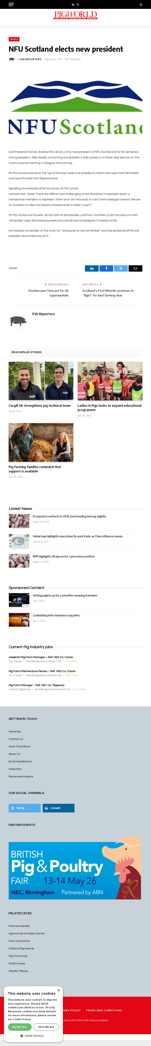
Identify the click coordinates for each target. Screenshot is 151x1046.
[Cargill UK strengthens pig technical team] (41, 381)
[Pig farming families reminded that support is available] (41, 442)
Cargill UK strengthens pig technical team (40, 406)
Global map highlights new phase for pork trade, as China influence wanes (78, 536)
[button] (33, 1035)
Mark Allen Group (87, 1020)
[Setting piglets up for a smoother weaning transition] (19, 600)
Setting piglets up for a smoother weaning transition (65, 595)
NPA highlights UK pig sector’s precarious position (64, 556)
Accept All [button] (19, 1027)
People (14, 39)
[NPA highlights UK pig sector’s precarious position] (19, 561)
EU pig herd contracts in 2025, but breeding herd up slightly (69, 516)
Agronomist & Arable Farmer (27, 933)
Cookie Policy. (22, 1019)
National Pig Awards (21, 948)
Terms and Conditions (104, 1010)
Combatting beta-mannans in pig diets (56, 615)
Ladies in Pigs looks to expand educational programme (109, 408)
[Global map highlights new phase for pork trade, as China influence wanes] (19, 541)
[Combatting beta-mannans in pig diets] (19, 620)
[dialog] (33, 1014)
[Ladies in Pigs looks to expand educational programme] (110, 381)
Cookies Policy (69, 1010)
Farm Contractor (19, 941)
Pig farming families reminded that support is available (35, 469)
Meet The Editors (19, 746)
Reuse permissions (21, 776)
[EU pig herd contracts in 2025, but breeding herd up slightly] (19, 521)
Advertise (15, 731)
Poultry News (17, 963)
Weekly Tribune (18, 971)
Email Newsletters (20, 761)
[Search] (140, 4)
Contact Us (16, 739)
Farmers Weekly (19, 926)
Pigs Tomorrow (18, 956)
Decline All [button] (46, 1027)
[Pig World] (75, 15)
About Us (14, 754)
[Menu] (11, 4)
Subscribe (15, 769)
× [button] (58, 990)
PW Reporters (30, 59)
